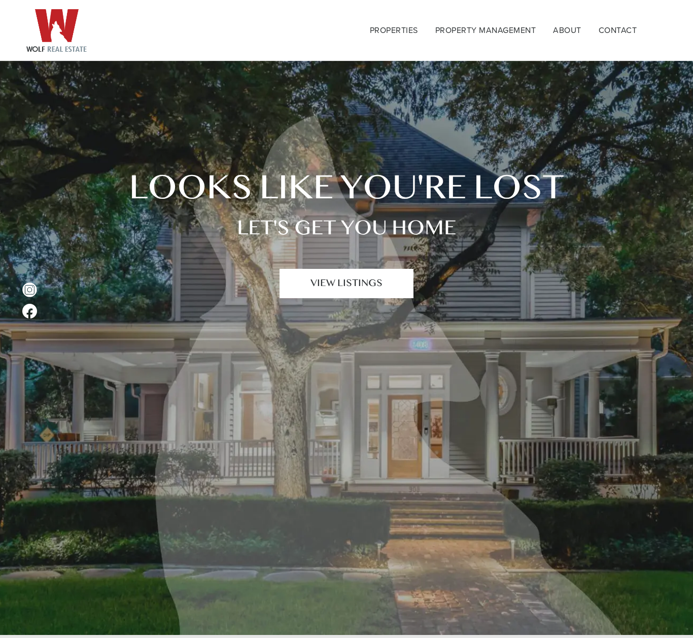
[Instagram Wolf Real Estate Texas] (30, 290)
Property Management (485, 30)
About (567, 30)
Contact (618, 30)
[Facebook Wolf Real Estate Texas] (30, 311)
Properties (394, 30)
